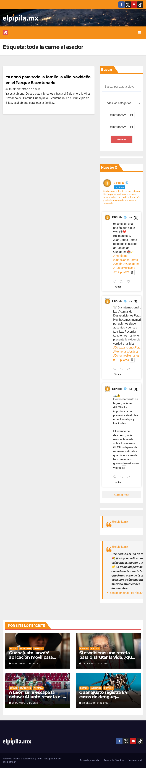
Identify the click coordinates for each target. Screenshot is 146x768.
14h (130, 217)
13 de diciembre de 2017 (25, 89)
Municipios (25, 648)
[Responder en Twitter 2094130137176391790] (115, 281)
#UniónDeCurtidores (126, 263)
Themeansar (9, 761)
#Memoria (119, 351)
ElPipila (117, 217)
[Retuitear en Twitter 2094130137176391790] (122, 281)
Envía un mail (135, 760)
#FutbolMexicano (124, 267)
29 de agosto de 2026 (25, 663)
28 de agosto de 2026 (95, 703)
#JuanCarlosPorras (125, 259)
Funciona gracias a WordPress (19, 758)
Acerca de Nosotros (114, 760)
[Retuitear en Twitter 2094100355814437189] (122, 369)
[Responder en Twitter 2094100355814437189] (115, 369)
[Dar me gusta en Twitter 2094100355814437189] (129, 369)
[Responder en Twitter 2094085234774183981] (115, 477)
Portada (38, 648)
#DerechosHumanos (126, 355)
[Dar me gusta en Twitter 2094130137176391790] (129, 281)
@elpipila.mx (119, 521)
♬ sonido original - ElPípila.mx (125, 592)
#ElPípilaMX (121, 272)
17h (130, 389)
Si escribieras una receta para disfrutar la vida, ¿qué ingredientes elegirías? (106, 657)
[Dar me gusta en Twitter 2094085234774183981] (129, 477)
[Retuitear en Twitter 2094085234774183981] (122, 477)
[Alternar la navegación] (139, 32)
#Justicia (132, 351)
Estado (13, 648)
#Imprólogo (120, 255)
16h (130, 301)
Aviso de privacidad (90, 760)
